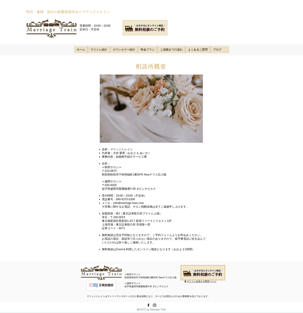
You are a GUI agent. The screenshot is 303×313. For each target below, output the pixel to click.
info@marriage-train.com (128, 202)
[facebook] (148, 305)
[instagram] (154, 305)
